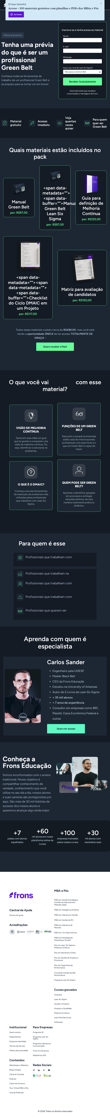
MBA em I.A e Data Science (65, 933)
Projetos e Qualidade (63, 1008)
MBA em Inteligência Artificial (66, 910)
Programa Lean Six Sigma (64, 980)
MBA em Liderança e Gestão (66, 915)
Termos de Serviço (17, 1046)
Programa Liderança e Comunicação (42, 1044)
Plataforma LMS (39, 1055)
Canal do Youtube (16, 1074)
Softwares (58, 1022)
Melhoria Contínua (61, 1013)
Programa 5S (38, 1032)
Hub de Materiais (16, 1092)
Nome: (66, 36)
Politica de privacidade (18, 1050)
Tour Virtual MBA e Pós (18, 1088)
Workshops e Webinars (18, 1065)
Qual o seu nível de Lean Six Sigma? (78, 68)
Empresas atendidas (17, 1041)
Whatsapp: (67, 57)
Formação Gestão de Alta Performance (64, 974)
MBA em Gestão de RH (64, 920)
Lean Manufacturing (62, 1017)
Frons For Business (41, 1051)
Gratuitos (58, 995)
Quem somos (15, 1032)
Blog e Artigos (15, 1070)
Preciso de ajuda (16, 915)
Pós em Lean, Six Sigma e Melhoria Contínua (64, 946)
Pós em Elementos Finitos (65, 953)
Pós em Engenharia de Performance (63, 966)
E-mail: (66, 47)
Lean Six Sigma (60, 999)
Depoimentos (15, 1037)
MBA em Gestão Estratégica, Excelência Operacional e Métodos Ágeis (66, 902)
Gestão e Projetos (61, 1004)
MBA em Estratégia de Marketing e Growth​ (63, 939)
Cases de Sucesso (17, 1083)
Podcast (12, 1079)
